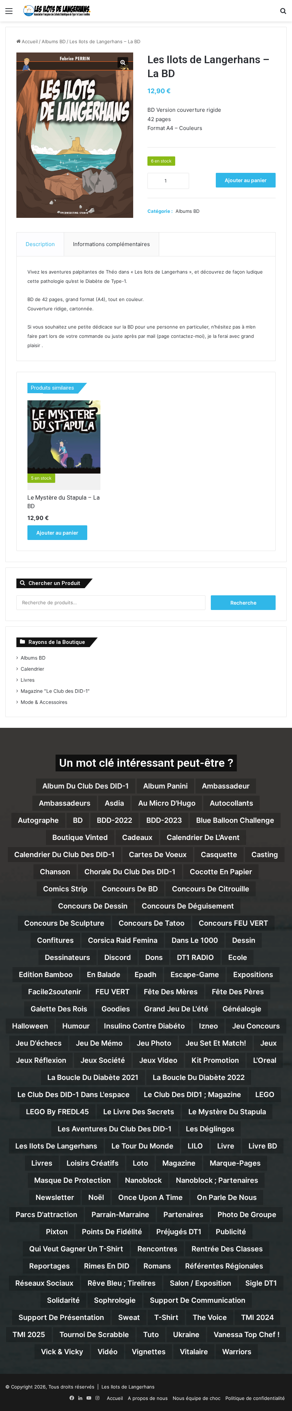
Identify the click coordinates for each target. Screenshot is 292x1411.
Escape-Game (195, 974)
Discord (117, 957)
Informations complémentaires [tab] (111, 244)
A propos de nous (148, 1398)
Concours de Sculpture (64, 923)
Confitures (55, 940)
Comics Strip (65, 889)
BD (78, 820)
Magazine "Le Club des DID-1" (55, 691)
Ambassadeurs (64, 803)
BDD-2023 (164, 820)
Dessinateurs (67, 957)
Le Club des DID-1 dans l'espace (73, 1094)
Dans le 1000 (195, 940)
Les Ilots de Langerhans (56, 1146)
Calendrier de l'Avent (203, 837)
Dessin (243, 940)
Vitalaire (194, 1351)
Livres (28, 680)
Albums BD (54, 41)
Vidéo (108, 1351)
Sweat (129, 1317)
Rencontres (157, 1249)
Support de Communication (197, 1300)
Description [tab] (40, 244)
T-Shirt (166, 1317)
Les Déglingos (210, 1129)
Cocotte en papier (221, 871)
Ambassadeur (226, 786)
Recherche (243, 603)
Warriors (236, 1351)
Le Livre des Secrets (138, 1111)
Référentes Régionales (224, 1266)
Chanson (55, 871)
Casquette (219, 854)
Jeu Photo (154, 1043)
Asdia (114, 803)
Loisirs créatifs (93, 1163)
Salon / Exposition (200, 1283)
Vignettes (149, 1351)
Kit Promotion (215, 1060)
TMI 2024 (257, 1317)
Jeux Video (158, 1060)
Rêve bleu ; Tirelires (122, 1283)
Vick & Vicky (62, 1351)
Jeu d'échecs (39, 1043)
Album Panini (165, 786)
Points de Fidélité (112, 1231)
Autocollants (231, 803)
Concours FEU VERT (233, 923)
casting (264, 854)
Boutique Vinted (80, 837)
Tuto (151, 1334)
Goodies (115, 1009)
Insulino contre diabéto (144, 1026)
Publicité (231, 1231)
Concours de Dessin (92, 906)
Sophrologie (115, 1300)
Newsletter (55, 1197)
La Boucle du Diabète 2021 (93, 1077)
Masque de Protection (72, 1180)
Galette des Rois (59, 1009)
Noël (96, 1197)
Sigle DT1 (261, 1283)
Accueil (30, 41)
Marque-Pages (235, 1163)
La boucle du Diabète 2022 (199, 1077)
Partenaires (183, 1214)
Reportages (49, 1266)
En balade (103, 974)
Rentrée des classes (227, 1249)
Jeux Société (102, 1060)
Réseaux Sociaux (44, 1283)
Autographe (38, 820)
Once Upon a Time (150, 1197)
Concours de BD (130, 889)
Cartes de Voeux (158, 854)
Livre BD (263, 1146)
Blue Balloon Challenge (235, 820)
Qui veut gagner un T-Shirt (76, 1249)
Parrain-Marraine (120, 1214)
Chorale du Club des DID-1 (130, 871)
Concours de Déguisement (188, 906)
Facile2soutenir (54, 991)
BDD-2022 (114, 820)
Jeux (268, 1043)
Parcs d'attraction (46, 1214)
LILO (195, 1146)
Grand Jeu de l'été (176, 1009)
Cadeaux (137, 837)
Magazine (178, 1163)
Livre (225, 1146)
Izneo (208, 1026)
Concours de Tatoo (151, 923)
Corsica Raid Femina (122, 940)
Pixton (57, 1231)
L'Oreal (264, 1060)
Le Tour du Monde (142, 1146)
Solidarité (63, 1300)
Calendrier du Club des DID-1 (64, 854)
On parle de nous (227, 1197)
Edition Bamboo (46, 974)
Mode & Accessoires (44, 702)
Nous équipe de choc (196, 1398)
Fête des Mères (171, 991)
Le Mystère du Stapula (227, 1111)
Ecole (237, 957)
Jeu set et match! (216, 1043)
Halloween (30, 1026)
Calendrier (32, 669)
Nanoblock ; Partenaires (217, 1180)
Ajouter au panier (246, 180)
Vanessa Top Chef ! (247, 1334)
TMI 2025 (28, 1334)
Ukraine (186, 1334)
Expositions (253, 974)
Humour (76, 1026)
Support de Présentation (61, 1317)
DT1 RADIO (195, 957)
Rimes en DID (106, 1266)
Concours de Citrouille (210, 889)
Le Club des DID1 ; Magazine (192, 1094)
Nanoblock (143, 1180)
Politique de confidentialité (255, 1398)
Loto (140, 1163)
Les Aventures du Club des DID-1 (115, 1129)
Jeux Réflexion (41, 1060)
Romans (157, 1266)
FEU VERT (112, 991)
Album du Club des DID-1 (85, 786)
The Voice (210, 1317)
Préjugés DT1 (179, 1231)
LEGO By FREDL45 (57, 1111)
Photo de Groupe (247, 1214)
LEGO (265, 1094)
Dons (154, 957)
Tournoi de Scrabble (94, 1334)
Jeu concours (256, 1026)
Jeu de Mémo (99, 1043)
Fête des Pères (238, 991)
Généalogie (242, 1009)
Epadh (145, 974)
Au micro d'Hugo (166, 803)
